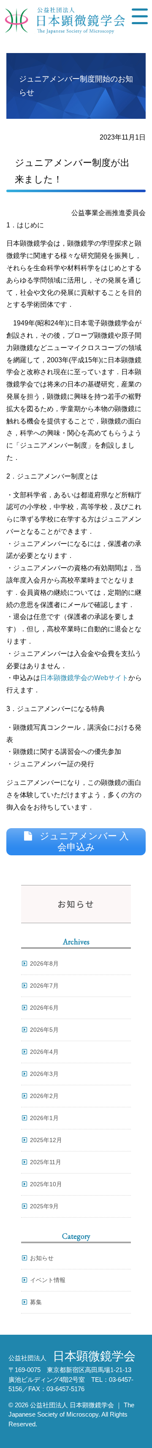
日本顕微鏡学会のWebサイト (84, 677)
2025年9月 (44, 1206)
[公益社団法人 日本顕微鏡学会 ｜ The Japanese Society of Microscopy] (62, 26)
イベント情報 (47, 1280)
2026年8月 (44, 963)
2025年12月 (46, 1140)
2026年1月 (44, 1118)
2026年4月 (44, 1051)
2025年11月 (45, 1162)
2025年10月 (46, 1184)
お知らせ (42, 1258)
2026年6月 (44, 1007)
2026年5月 (44, 1029)
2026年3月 (44, 1073)
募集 (36, 1302)
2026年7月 (44, 985)
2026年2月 (44, 1095)
